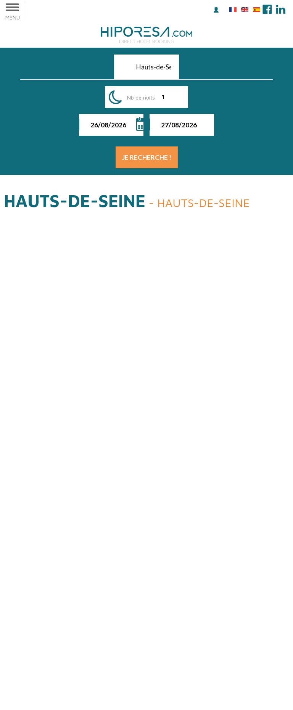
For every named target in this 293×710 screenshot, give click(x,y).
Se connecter (217, 10)
